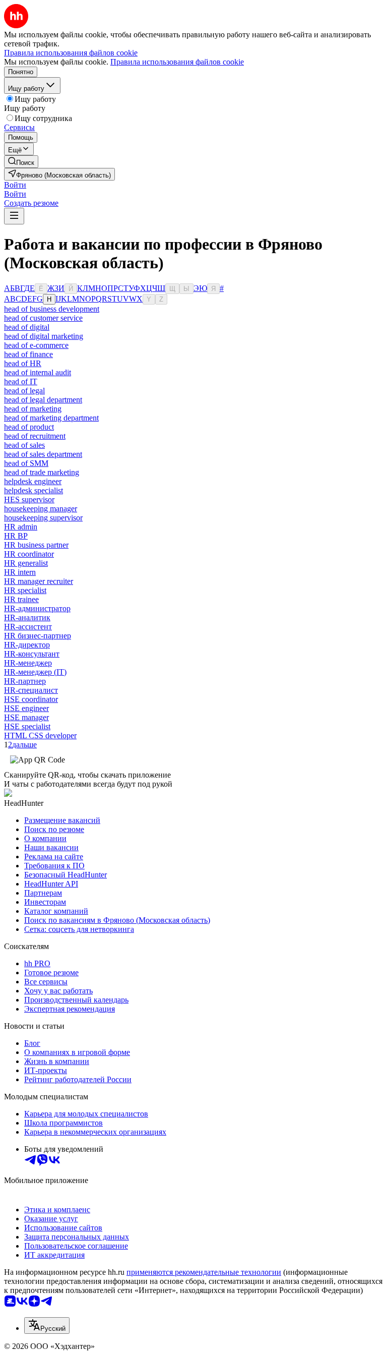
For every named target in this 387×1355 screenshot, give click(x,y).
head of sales (24, 445)
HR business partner (36, 545)
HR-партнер (25, 681)
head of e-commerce (36, 345)
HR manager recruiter (38, 581)
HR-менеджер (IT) (35, 672)
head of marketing (32, 408)
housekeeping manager (40, 508)
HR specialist (25, 590)
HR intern (20, 572)
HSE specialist (27, 726)
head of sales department (43, 454)
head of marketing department (51, 418)
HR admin (20, 526)
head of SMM (26, 463)
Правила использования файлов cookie (177, 61)
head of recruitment (35, 436)
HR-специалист (31, 690)
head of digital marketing (43, 336)
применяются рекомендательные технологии (203, 1272)
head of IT (20, 381)
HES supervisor (29, 499)
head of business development (51, 309)
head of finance (28, 354)
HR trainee (21, 599)
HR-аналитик (27, 617)
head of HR (22, 363)
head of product (29, 427)
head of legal (24, 390)
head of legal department (43, 399)
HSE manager (26, 717)
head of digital (26, 327)
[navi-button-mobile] (14, 216)
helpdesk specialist (33, 490)
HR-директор (27, 644)
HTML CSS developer (40, 735)
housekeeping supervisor (43, 517)
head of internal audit (37, 372)
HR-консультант (31, 654)
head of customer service (43, 318)
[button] (15, 185)
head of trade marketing (41, 472)
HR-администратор (37, 608)
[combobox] (47, 1325)
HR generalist (26, 563)
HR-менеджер (28, 663)
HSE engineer (26, 708)
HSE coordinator (31, 699)
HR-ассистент (28, 626)
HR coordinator (29, 554)
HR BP (16, 536)
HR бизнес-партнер (37, 635)
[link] (21, 161)
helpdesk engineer (32, 481)
